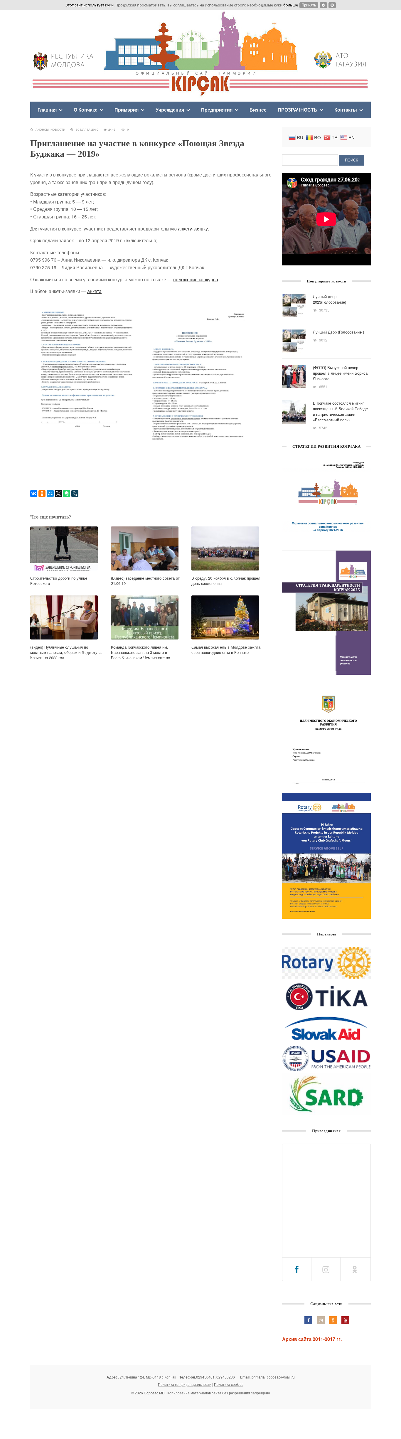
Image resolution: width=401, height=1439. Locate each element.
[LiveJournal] (74, 493)
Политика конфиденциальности (184, 1384)
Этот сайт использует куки (89, 5)
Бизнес (258, 109)
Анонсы (42, 129)
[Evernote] (66, 493)
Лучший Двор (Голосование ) (338, 332)
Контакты (345, 109)
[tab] (296, 1269)
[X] (58, 493)
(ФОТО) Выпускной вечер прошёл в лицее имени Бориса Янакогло (340, 373)
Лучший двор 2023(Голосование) (329, 299)
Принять (308, 5)
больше (290, 5)
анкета (94, 291)
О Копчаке (85, 109)
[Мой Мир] (50, 493)
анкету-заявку (193, 228)
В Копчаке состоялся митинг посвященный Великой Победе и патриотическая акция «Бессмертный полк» (340, 411)
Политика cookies (228, 1384)
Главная (47, 109)
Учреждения (170, 109)
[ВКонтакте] (33, 493)
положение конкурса (195, 279)
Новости (57, 129)
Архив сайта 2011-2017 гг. (312, 1339)
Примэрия (126, 109)
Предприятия (216, 109)
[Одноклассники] (42, 493)
